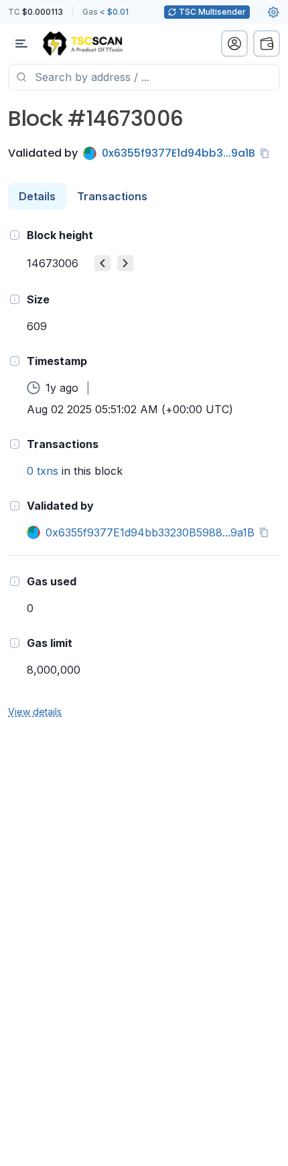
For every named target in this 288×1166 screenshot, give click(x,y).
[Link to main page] (82, 43)
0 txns (42, 471)
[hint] (14, 235)
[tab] (37, 196)
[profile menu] (234, 43)
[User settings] (273, 12)
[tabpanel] (144, 472)
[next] (125, 263)
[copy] (267, 153)
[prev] (102, 263)
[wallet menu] (266, 43)
